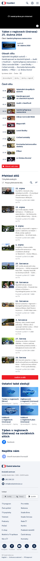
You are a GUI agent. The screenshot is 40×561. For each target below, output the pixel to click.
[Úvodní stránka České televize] (11, 466)
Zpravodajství (7, 78)
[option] (8, 496)
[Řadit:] (36, 182)
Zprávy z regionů (27, 78)
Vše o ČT (5, 539)
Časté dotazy (26, 534)
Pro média (25, 504)
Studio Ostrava (26, 517)
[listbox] (20, 496)
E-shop (4, 530)
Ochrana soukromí (15, 557)
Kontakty (24, 539)
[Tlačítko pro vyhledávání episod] (31, 183)
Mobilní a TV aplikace (10, 534)
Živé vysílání (6, 508)
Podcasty (5, 521)
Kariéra (23, 526)
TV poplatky (6, 512)
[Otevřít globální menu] (37, 3)
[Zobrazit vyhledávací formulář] (27, 3)
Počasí (4, 526)
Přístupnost (28, 557)
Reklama (24, 508)
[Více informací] (37, 26)
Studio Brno (25, 512)
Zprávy (16, 78)
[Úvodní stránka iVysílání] (8, 3)
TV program (6, 504)
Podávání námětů (27, 530)
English (4, 557)
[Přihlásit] (32, 3)
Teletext (5, 517)
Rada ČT (24, 521)
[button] (11, 90)
